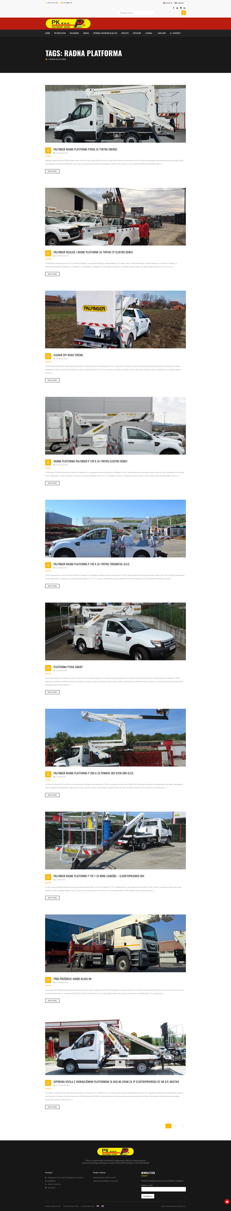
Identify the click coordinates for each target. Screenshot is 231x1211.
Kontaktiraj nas (87, 1206)
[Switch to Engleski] (103, 1206)
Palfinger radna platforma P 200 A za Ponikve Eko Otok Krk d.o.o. (94, 773)
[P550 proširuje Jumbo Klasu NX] (115, 943)
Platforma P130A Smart (68, 667)
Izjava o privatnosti (53, 1206)
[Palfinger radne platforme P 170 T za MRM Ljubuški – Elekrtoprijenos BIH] (115, 840)
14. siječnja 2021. (61, 153)
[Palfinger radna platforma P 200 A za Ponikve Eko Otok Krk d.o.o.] (115, 738)
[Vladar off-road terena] (115, 319)
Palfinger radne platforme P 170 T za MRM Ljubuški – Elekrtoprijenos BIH (99, 876)
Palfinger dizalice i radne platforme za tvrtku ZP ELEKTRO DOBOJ (93, 252)
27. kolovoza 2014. (62, 1085)
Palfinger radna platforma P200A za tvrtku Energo (85, 149)
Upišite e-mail (146, 1185)
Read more (52, 171)
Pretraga (183, 12)
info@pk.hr (67, 3)
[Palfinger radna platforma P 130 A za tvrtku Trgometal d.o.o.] (115, 528)
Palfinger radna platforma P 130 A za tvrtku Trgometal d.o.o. (92, 564)
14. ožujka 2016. (61, 670)
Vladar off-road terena (68, 355)
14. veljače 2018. (61, 465)
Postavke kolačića (70, 1206)
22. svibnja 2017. (61, 568)
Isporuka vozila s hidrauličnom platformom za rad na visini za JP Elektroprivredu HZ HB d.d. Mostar (116, 1081)
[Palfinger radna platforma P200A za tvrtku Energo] (115, 114)
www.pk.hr (52, 1188)
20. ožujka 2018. (61, 359)
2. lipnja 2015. (60, 777)
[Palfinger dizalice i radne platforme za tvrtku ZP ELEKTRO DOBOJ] (115, 217)
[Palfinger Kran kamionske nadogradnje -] (68, 23)
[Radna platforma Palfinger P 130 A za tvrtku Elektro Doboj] (115, 426)
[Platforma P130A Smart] (115, 631)
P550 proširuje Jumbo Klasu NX (73, 979)
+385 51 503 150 (52, 3)
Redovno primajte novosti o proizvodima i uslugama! (162, 1181)
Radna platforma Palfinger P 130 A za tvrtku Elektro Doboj (90, 461)
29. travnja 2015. (61, 982)
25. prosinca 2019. (62, 256)
